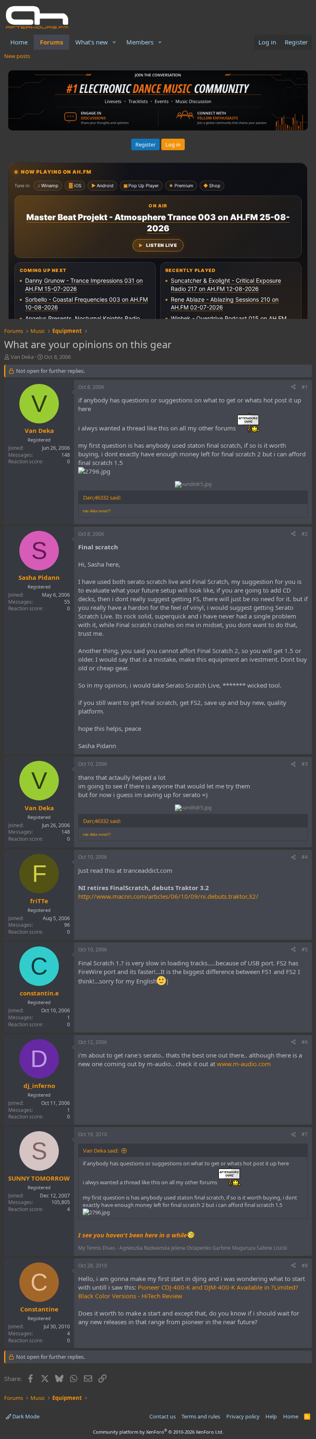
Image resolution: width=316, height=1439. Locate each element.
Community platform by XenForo (158, 1432)
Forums (51, 42)
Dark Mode (25, 1416)
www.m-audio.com (244, 1064)
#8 (305, 1265)
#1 (305, 387)
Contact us (162, 1416)
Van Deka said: (100, 1150)
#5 (305, 949)
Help (271, 1416)
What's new (91, 42)
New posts (17, 56)
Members (139, 42)
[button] (114, 42)
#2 (305, 533)
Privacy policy (243, 1416)
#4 (305, 856)
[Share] (293, 387)
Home (19, 42)
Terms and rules (200, 1416)
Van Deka (22, 356)
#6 (305, 1042)
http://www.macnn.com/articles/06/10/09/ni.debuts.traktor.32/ (168, 896)
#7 (305, 1134)
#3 (305, 763)
